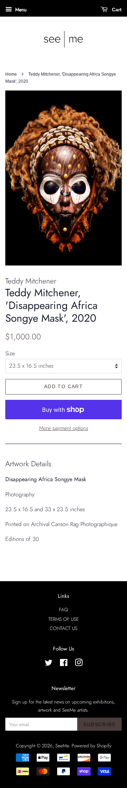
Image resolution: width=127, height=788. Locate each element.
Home (11, 74)
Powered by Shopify (91, 745)
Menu (20, 9)
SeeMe (62, 745)
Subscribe (99, 724)
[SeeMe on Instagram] (79, 663)
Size (10, 353)
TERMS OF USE (63, 619)
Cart (116, 9)
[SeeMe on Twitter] (49, 663)
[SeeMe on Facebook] (64, 663)
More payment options (63, 428)
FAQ (63, 609)
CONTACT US (63, 628)
